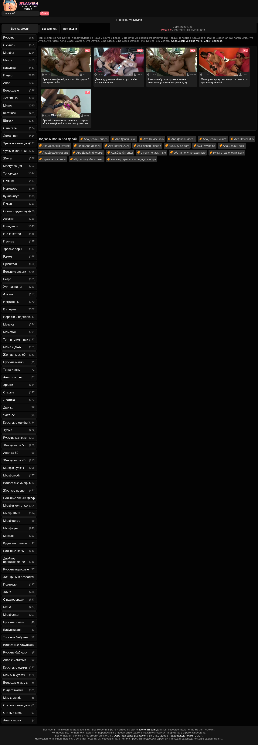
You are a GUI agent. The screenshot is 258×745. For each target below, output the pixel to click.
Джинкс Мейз (194, 40)
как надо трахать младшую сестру (133, 159)
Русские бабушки (15, 652)
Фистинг (9, 294)
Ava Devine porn (179, 145)
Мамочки (9, 332)
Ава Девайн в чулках (56, 145)
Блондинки (11, 226)
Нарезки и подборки (17, 317)
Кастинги (9, 113)
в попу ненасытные (153, 152)
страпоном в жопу (54, 159)
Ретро (7, 279)
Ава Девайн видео (95, 139)
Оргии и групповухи (17, 211)
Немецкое (10, 188)
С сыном (9, 45)
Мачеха (8, 324)
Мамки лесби (12, 697)
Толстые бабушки (15, 637)
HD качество (12, 234)
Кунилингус (11, 196)
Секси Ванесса (213, 40)
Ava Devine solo (153, 139)
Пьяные (8, 241)
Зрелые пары (12, 249)
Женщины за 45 (14, 460)
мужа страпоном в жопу (228, 152)
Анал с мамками (14, 660)
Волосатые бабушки (17, 644)
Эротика (9, 400)
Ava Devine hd (206, 145)
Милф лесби (12, 475)
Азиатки (8, 218)
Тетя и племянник (15, 339)
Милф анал (11, 614)
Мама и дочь (12, 347)
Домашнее (10, 135)
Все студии (70, 28)
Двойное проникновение (14, 560)
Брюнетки (10, 264)
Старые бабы (12, 712)
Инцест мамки (13, 690)
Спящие (9, 181)
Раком (7, 256)
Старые (8, 392)
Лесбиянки (10, 98)
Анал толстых (12, 377)
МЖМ (7, 607)
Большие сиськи (14, 271)
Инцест (8, 75)
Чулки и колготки (15, 150)
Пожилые (10, 584)
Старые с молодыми (17, 705)
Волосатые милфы (16, 483)
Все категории (20, 28)
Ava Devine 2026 (118, 145)
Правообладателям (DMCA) (186, 735)
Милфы (8, 52)
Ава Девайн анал (122, 152)
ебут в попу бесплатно (88, 159)
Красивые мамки (15, 667)
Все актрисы (49, 28)
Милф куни (11, 528)
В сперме (9, 309)
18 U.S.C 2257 (157, 735)
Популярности (196, 29)
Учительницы (12, 286)
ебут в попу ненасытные (189, 152)
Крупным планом (15, 543)
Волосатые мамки (16, 682)
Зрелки (8, 384)
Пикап (7, 203)
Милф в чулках (13, 467)
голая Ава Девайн (88, 145)
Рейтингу (179, 29)
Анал (6, 83)
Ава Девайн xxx (125, 139)
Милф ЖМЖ (11, 513)
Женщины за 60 (14, 354)
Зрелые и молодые (16, 143)
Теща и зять (11, 369)
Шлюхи (8, 120)
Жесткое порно (14, 490)
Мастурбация (12, 166)
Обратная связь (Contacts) (130, 735)
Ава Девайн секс (234, 145)
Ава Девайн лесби (183, 139)
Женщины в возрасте (18, 577)
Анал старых (12, 720)
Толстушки (10, 173)
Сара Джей (178, 40)
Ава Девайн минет (214, 139)
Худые (7, 430)
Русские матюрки (15, 437)
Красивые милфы (15, 422)
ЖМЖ (7, 592)
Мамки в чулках (14, 675)
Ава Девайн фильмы (89, 152)
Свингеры (10, 128)
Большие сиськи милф (19, 498)
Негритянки (11, 301)
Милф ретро (11, 520)
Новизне (166, 29)
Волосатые (11, 90)
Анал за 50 (10, 452)
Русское (9, 37)
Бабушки (9, 67)
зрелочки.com (147, 729)
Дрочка (8, 407)
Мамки (7, 60)
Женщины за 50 (14, 445)
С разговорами (13, 599)
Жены (7, 158)
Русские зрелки (14, 622)
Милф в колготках (15, 505)
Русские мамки (13, 362)
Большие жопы (14, 551)
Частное (9, 415)
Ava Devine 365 (244, 139)
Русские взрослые (16, 569)
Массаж (8, 535)
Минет (7, 105)
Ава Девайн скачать (55, 152)
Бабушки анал (13, 629)
